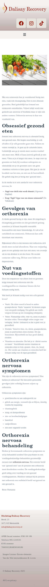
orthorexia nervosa (21, 462)
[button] (24, 34)
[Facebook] (21, 23)
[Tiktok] (41, 23)
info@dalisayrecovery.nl (11, 527)
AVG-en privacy (10, 580)
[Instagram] (31, 23)
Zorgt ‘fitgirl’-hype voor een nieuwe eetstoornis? (24, 198)
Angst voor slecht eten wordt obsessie (19, 191)
